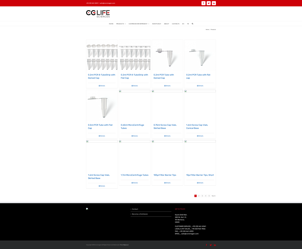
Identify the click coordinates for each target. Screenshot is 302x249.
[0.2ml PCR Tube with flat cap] (200, 55)
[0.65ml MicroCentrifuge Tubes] (134, 105)
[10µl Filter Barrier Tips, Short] (200, 155)
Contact (135, 209)
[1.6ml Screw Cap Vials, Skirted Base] (101, 155)
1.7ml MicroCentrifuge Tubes (134, 175)
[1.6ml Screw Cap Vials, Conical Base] (200, 105)
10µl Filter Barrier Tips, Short (200, 175)
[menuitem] (112, 23)
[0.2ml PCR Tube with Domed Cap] (167, 55)
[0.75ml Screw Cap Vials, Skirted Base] (167, 105)
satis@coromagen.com (107, 3)
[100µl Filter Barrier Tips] (167, 155)
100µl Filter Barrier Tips (165, 175)
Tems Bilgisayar (124, 245)
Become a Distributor (140, 214)
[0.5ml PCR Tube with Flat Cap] (101, 105)
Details (102, 86)
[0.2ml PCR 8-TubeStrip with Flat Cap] (134, 55)
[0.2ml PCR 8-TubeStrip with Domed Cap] (101, 55)
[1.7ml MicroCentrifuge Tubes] (134, 155)
